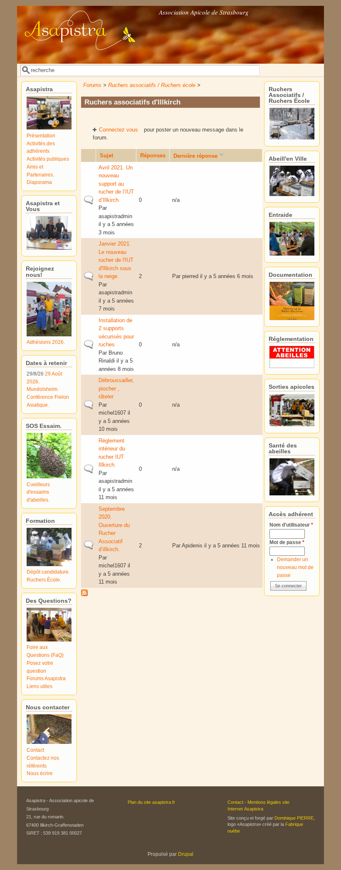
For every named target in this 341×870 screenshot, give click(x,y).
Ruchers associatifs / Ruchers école (151, 85)
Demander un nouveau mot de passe (295, 567)
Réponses (153, 155)
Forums (92, 85)
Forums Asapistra (46, 678)
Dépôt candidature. (48, 571)
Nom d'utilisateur (291, 524)
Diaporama (39, 182)
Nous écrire (40, 773)
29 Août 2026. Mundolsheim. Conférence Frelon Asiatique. (48, 389)
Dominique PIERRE (294, 817)
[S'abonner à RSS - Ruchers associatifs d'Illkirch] (84, 594)
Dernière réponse (195, 156)
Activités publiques (48, 159)
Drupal (185, 854)
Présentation (41, 135)
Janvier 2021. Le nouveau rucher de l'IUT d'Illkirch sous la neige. (116, 260)
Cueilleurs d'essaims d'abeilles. (38, 492)
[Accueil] (87, 58)
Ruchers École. (44, 579)
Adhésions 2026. (46, 342)
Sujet (106, 155)
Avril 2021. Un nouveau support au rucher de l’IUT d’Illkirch (116, 183)
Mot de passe (286, 542)
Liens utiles (39, 686)
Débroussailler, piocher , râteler (116, 388)
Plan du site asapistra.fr (151, 802)
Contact (35, 750)
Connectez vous (118, 130)
